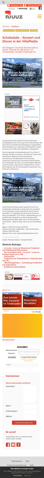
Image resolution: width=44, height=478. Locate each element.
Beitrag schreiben (34, 5)
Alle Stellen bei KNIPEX (29, 109)
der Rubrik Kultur (8, 340)
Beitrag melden (18, 444)
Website (9, 416)
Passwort (11, 353)
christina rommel (9, 30)
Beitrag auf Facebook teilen (8, 444)
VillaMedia (33, 30)
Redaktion (15, 26)
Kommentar (11, 386)
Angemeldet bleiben (29, 357)
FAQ (27, 461)
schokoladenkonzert (22, 30)
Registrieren (28, 361)
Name (8, 406)
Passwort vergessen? (28, 359)
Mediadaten (16, 461)
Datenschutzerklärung (16, 465)
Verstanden (17, 475)
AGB (31, 465)
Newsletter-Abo (17, 5)
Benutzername (11, 350)
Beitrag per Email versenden (13, 444)
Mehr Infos (27, 475)
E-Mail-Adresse (12, 411)
